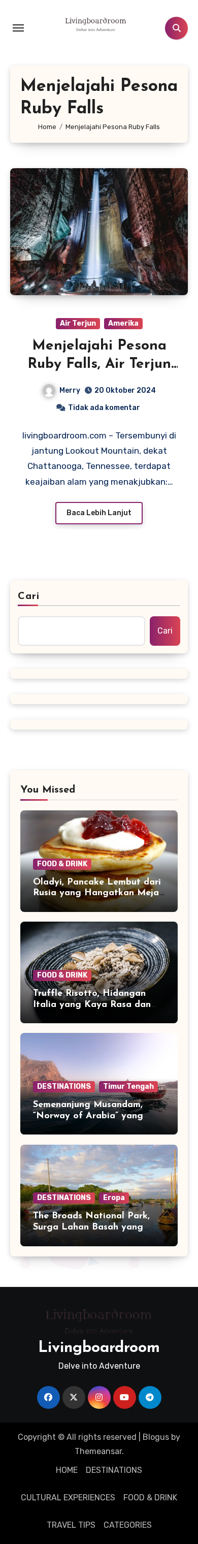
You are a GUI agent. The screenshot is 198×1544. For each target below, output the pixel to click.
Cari (29, 596)
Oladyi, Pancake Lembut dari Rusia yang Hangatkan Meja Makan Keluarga (97, 893)
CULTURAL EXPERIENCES (68, 1497)
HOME (67, 1470)
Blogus (156, 1437)
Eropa (114, 1197)
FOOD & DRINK (62, 864)
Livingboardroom (99, 1348)
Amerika (123, 323)
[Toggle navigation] (18, 28)
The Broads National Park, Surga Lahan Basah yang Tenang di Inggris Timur (91, 1227)
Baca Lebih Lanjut (99, 513)
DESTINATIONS (64, 1086)
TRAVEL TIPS (71, 1525)
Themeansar (98, 1451)
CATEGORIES (128, 1525)
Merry (69, 390)
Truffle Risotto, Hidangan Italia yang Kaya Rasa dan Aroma (92, 1004)
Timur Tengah (128, 1086)
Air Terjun (78, 323)
